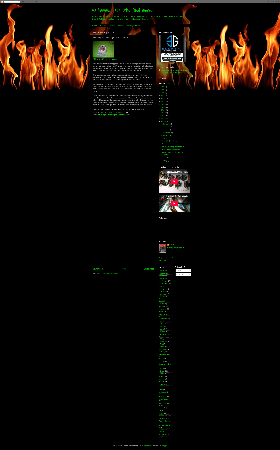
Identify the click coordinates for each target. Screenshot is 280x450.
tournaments (163, 416)
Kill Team (162, 346)
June (165, 158)
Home (94, 26)
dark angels (163, 314)
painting (161, 371)
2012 (163, 116)
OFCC (161, 359)
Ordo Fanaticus (164, 260)
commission (163, 306)
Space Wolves (163, 399)
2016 (163, 104)
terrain (161, 413)
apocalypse (162, 289)
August (165, 135)
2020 (163, 93)
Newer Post (97, 269)
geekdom (162, 331)
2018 (163, 98)
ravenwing (162, 379)
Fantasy (161, 324)
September (167, 132)
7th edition (162, 273)
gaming (161, 329)
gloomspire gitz (164, 334)
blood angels (112, 115)
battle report (163, 294)
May (164, 161)
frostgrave (162, 326)
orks (160, 368)
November (166, 127)
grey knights (163, 341)
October (166, 130)
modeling (162, 352)
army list (161, 291)
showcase (162, 396)
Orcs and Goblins (165, 364)
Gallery (112, 26)
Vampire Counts (164, 421)
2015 (163, 107)
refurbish (162, 384)
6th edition (162, 270)
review (161, 387)
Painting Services (133, 26)
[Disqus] (123, 144)
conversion (162, 309)
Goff (160, 338)
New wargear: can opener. (171, 149)
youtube (161, 437)
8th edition (162, 276)
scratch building (164, 392)
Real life (161, 381)
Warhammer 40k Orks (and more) (122, 10)
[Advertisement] (123, 249)
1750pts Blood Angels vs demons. (105, 59)
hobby (161, 344)
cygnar (161, 311)
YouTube (103, 26)
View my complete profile (176, 247)
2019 (163, 95)
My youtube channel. (166, 258)
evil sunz (162, 321)
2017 (163, 101)
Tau (160, 410)
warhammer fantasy (163, 430)
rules (160, 389)
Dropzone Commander (163, 317)
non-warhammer (164, 354)
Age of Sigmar (163, 283)
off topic (161, 361)
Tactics (161, 408)
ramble (161, 376)
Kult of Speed (163, 349)
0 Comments (118, 112)
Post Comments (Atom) (110, 273)
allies (160, 286)
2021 (163, 90)
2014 (163, 110)
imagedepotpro (147, 445)
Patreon (121, 26)
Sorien (171, 245)
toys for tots (163, 418)
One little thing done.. (169, 141)
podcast (161, 374)
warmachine (163, 434)
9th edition (162, 278)
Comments (181, 274)
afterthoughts (102, 115)
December (166, 124)
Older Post (149, 269)
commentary (163, 304)
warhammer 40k (123, 115)
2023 (163, 87)
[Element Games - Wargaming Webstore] (172, 62)
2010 (163, 121)
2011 (163, 118)
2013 (163, 113)
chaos (161, 301)
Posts (179, 270)
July (164, 138)
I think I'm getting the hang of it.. (173, 147)
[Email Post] (126, 112)
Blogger (164, 445)
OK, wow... (166, 144)
